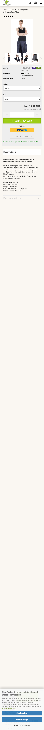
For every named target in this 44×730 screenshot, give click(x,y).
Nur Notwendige (22, 720)
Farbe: (5, 95)
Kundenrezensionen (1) (13, 198)
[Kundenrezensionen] (8, 18)
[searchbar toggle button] (30, 3)
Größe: (5, 84)
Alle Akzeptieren (22, 713)
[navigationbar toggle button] (41, 3)
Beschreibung (9, 152)
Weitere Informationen (22, 725)
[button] (40, 58)
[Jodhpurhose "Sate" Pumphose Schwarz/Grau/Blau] (22, 41)
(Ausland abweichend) (27, 75)
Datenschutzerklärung (9, 708)
